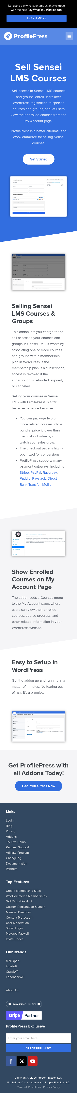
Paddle (25, 478)
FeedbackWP (15, 977)
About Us (12, 990)
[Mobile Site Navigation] (69, 36)
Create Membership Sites (23, 890)
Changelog (13, 858)
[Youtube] (33, 1061)
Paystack (39, 478)
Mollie (47, 484)
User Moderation (17, 923)
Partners (11, 869)
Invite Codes (14, 939)
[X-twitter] (22, 1061)
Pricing (10, 831)
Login (10, 820)
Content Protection (19, 917)
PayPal (36, 472)
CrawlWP (12, 971)
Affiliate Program (17, 852)
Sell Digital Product (19, 901)
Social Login (14, 928)
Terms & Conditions (29, 1087)
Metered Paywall (17, 933)
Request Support (17, 847)
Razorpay (50, 472)
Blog (9, 825)
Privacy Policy (51, 1087)
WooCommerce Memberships (26, 896)
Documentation (16, 863)
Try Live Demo (16, 842)
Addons (11, 836)
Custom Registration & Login (25, 906)
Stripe (24, 472)
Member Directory (18, 912)
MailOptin (12, 961)
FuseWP (11, 966)
